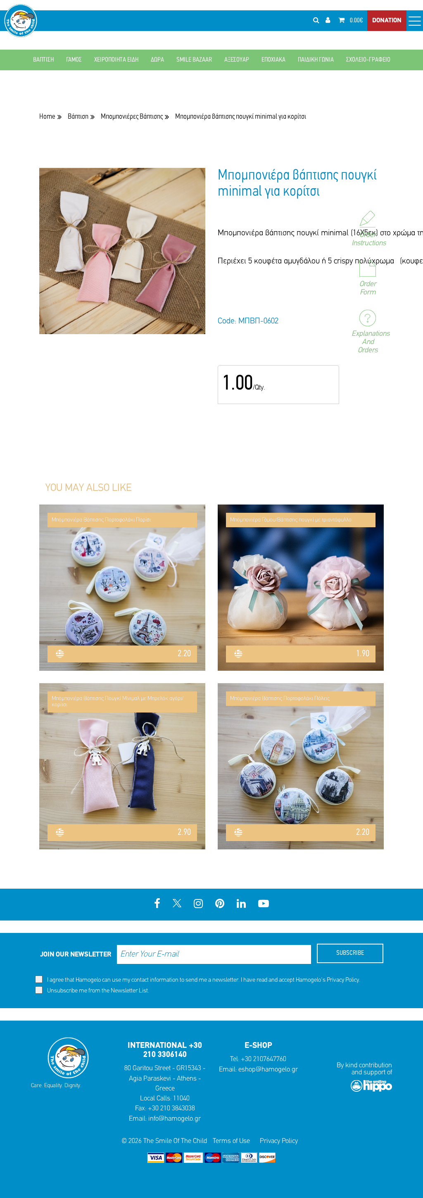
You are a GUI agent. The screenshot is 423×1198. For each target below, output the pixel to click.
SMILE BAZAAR (194, 60)
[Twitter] (177, 904)
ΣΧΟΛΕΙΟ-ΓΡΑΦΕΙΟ (368, 60)
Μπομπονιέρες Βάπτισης (132, 117)
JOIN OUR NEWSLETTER (75, 954)
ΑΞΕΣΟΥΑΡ (236, 60)
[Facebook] (157, 904)
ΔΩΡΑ (157, 60)
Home (47, 117)
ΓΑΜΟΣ (74, 60)
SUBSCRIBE (350, 953)
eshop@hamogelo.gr (268, 1069)
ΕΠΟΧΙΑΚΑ (273, 60)
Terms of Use (231, 1141)
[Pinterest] (220, 904)
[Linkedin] (241, 904)
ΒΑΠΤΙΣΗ (43, 60)
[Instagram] (198, 904)
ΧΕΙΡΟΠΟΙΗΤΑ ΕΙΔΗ (116, 60)
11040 (181, 1098)
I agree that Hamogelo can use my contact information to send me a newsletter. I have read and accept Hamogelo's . (203, 980)
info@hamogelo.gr (174, 1118)
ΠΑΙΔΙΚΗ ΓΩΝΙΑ (316, 60)
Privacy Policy (343, 980)
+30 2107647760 (263, 1059)
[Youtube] (263, 904)
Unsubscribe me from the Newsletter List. (97, 991)
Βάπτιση (78, 117)
